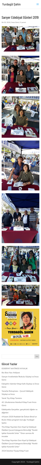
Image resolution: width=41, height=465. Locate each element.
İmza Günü (15, 22)
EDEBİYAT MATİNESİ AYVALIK (15, 368)
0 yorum (23, 22)
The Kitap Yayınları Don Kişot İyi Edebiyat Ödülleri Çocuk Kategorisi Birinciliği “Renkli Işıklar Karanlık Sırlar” (19, 443)
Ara (37, 356)
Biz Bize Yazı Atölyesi (11, 372)
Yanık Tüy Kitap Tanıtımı (12, 398)
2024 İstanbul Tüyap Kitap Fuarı (15, 451)
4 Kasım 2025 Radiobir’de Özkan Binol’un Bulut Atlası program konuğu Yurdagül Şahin (19, 419)
